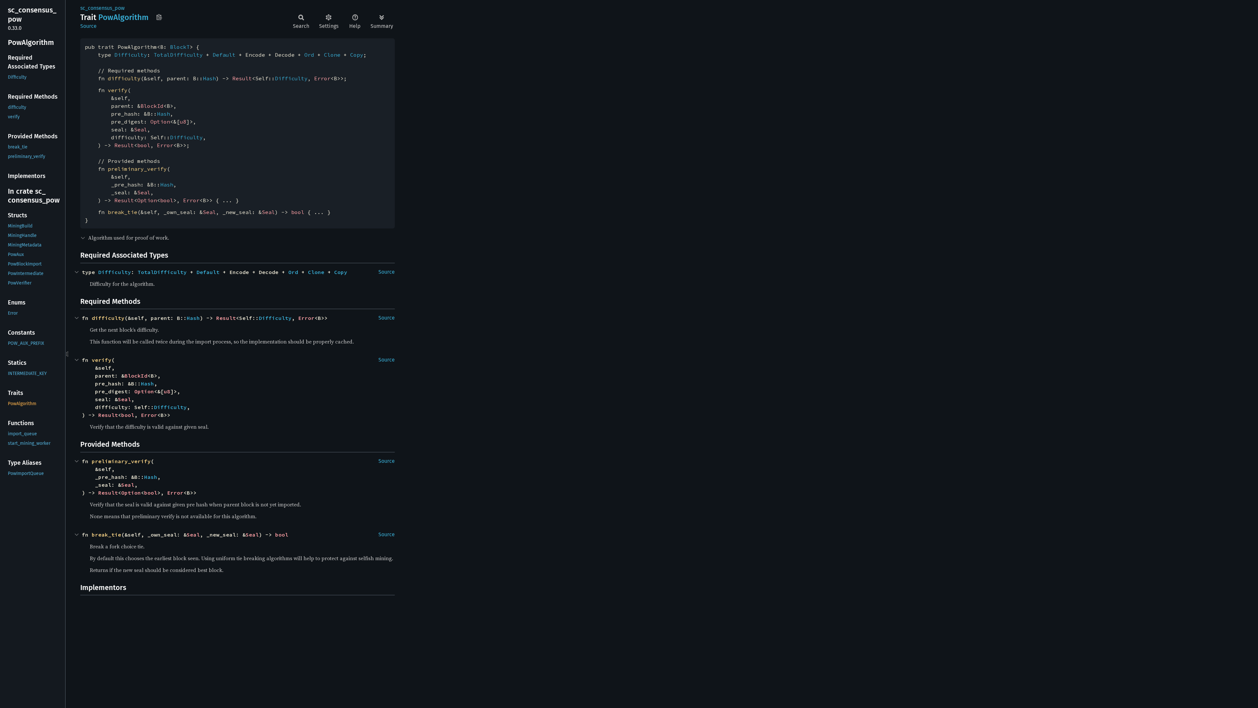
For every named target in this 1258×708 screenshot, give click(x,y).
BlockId (152, 106)
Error (322, 78)
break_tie (122, 212)
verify (117, 90)
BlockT (180, 47)
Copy (356, 54)
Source (88, 26)
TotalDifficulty (178, 54)
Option (160, 121)
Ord (309, 54)
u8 (183, 121)
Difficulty (130, 54)
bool (143, 145)
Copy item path (159, 17)
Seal (140, 129)
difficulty (124, 78)
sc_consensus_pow (102, 8)
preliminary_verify (137, 169)
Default (224, 54)
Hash (209, 78)
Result (242, 78)
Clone (332, 54)
